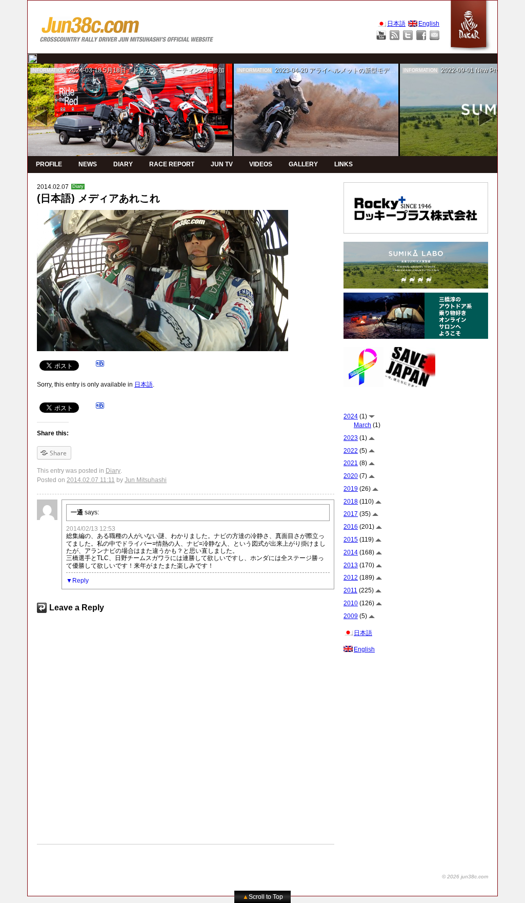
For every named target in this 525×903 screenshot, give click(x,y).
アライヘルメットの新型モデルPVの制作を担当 (374, 70)
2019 (351, 488)
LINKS (343, 164)
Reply (80, 580)
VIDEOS (260, 164)
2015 (351, 539)
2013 (351, 565)
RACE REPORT (171, 164)
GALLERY (303, 164)
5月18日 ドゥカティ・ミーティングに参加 (164, 70)
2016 (351, 526)
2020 (351, 475)
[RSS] (394, 35)
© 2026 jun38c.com (465, 876)
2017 (351, 513)
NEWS (87, 164)
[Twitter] (408, 35)
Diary (78, 186)
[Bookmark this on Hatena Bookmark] (100, 365)
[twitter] (32, 58)
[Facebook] (421, 35)
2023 (351, 437)
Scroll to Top (263, 896)
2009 (351, 616)
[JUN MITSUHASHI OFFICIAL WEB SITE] (127, 27)
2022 (351, 450)
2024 (351, 416)
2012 (351, 577)
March (362, 425)
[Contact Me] (434, 35)
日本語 (143, 384)
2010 (351, 603)
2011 (350, 590)
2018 (351, 501)
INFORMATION (48, 70)
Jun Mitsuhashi (146, 480)
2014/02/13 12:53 (90, 528)
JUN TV (222, 164)
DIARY (123, 164)
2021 (351, 463)
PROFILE (49, 164)
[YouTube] (381, 35)
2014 (351, 552)
